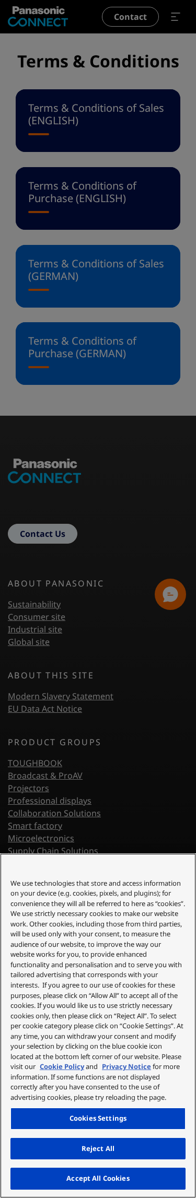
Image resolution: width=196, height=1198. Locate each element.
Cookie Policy (62, 1066)
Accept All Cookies (97, 1178)
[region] (98, 1025)
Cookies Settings (98, 1118)
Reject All (98, 1148)
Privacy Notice (126, 1066)
